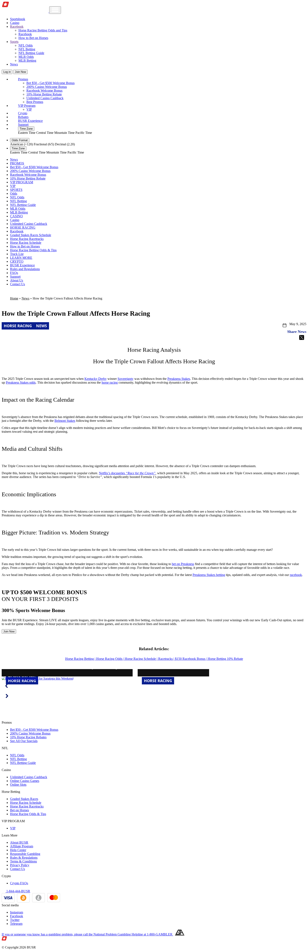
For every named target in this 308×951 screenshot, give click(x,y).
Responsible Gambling (25, 854)
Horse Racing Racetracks (27, 239)
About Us (16, 280)
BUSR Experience (30, 120)
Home (14, 298)
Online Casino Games (24, 781)
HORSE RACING (22, 227)
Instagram (16, 912)
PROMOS (17, 163)
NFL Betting (26, 49)
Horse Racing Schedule (25, 242)
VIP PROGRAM (21, 182)
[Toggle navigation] (55, 10)
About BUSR (19, 842)
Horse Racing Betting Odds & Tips (33, 250)
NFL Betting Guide (31, 53)
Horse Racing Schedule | (141, 658)
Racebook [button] (16, 26)
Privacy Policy (19, 865)
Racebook (25, 34)
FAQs (14, 273)
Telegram (16, 923)
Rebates (23, 117)
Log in (7, 71)
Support (23, 124)
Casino (14, 23)
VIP (29, 109)
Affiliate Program (21, 846)
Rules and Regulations (25, 269)
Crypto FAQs (19, 883)
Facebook (16, 916)
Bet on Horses (19, 810)
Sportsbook (17, 19)
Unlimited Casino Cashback (44, 98)
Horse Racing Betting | (80, 658)
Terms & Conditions (23, 861)
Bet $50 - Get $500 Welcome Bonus (50, 83)
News (14, 64)
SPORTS (16, 190)
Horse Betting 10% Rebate (225, 658)
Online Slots (18, 784)
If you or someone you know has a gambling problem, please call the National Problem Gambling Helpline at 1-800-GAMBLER (87, 934)
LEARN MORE (21, 257)
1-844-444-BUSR (17, 891)
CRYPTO (16, 261)
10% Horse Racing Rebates (28, 737)
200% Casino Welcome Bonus (46, 87)
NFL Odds (25, 45)
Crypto (22, 113)
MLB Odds (26, 57)
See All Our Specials (24, 741)
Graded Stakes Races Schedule (30, 235)
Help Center (18, 850)
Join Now (20, 71)
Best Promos (34, 102)
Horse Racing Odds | (110, 658)
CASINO (16, 216)
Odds (13, 193)
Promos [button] (23, 79)
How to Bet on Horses (33, 38)
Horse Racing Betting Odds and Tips (42, 30)
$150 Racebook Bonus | (191, 658)
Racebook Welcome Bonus (44, 90)
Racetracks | (166, 658)
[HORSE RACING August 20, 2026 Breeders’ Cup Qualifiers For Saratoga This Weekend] (38, 678)
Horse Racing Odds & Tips (28, 814)
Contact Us (17, 284)
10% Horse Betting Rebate (44, 94)
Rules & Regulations (24, 857)
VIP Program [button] (26, 105)
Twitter (14, 920)
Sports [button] (14, 41)
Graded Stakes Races (24, 799)
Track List (16, 254)
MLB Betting (27, 60)
